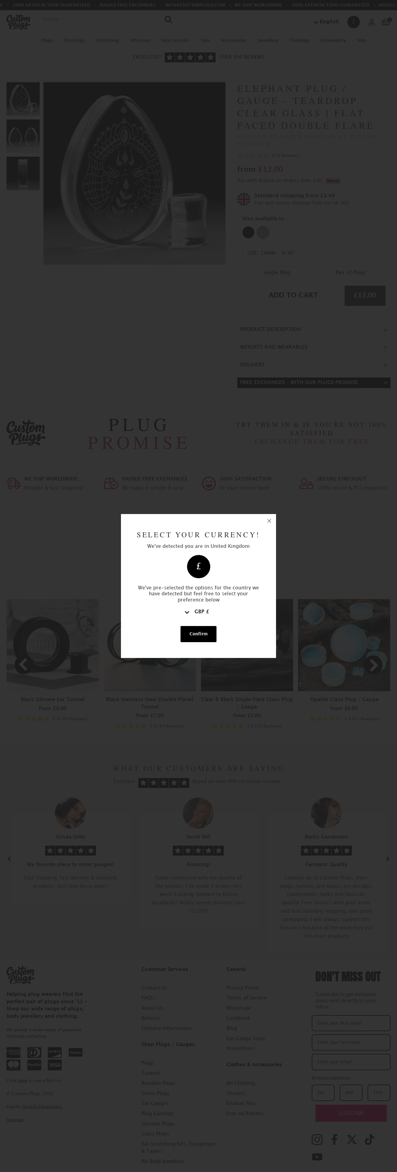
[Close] (269, 521)
